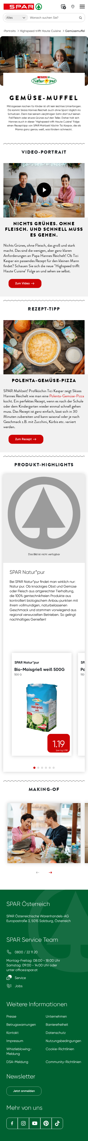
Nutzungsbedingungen (63, 1041)
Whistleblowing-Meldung (19, 1051)
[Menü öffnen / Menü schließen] (82, 6)
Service (20, 978)
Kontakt (12, 1033)
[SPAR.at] (23, 6)
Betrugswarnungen (21, 1025)
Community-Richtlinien (63, 1062)
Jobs (18, 986)
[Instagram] (23, 1123)
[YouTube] (34, 1123)
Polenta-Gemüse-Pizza (66, 396)
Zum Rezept (23, 439)
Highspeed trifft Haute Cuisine (40, 31)
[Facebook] (12, 1123)
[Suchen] (80, 17)
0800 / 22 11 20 (26, 952)
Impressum (14, 1041)
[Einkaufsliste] (63, 6)
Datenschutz (56, 1033)
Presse (11, 1016)
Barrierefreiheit (57, 1025)
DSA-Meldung (17, 1062)
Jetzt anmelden (24, 1091)
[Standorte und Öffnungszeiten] (72, 6)
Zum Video (23, 283)
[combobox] (16, 17)
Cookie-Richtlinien (60, 1049)
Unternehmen (56, 1016)
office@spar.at (26, 970)
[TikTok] (57, 1123)
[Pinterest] (46, 1123)
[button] (44, 189)
